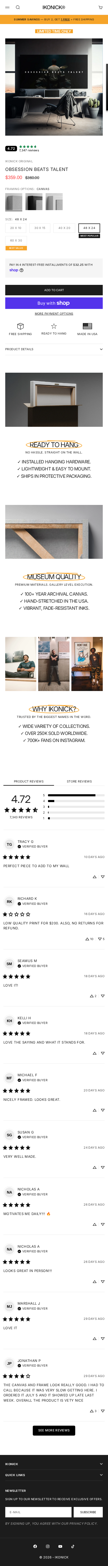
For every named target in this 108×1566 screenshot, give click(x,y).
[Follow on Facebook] (35, 1546)
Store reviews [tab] (79, 781)
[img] (32, 846)
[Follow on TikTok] (73, 1546)
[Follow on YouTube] (60, 1546)
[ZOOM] (100, 128)
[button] (74, 795)
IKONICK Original (19, 161)
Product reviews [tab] (29, 781)
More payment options (54, 313)
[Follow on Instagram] (48, 1546)
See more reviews (54, 1430)
